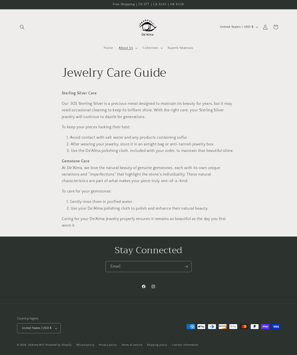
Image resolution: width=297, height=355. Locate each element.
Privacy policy (108, 344)
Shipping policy (157, 344)
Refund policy (85, 344)
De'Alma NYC (36, 344)
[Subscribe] (186, 266)
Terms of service (132, 344)
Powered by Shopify (58, 344)
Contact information (185, 344)
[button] (22, 27)
